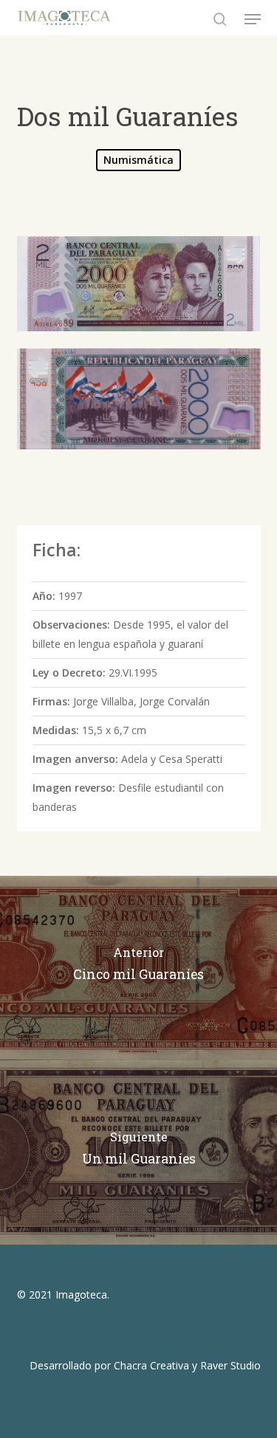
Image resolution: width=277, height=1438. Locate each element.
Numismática (138, 160)
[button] (252, 19)
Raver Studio (230, 1365)
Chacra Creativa (151, 1365)
